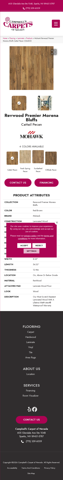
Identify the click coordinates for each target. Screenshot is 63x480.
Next (58, 101)
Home (5, 38)
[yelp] (29, 409)
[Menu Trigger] (56, 24)
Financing (46, 182)
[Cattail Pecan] (12, 158)
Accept (24, 245)
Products (29, 38)
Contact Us (18, 182)
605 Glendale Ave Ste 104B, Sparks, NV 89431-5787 (31, 3)
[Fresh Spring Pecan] (25, 156)
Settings (31, 251)
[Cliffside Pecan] (51, 158)
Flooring (12, 38)
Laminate (20, 38)
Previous (4, 101)
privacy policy (30, 235)
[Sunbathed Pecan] (38, 156)
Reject (39, 245)
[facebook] (35, 409)
